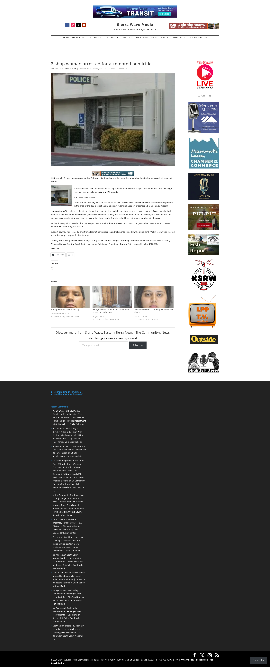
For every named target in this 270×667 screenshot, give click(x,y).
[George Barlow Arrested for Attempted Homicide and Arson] (112, 297)
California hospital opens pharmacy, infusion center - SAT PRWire (68, 522)
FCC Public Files (204, 95)
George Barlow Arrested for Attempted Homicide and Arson (111, 311)
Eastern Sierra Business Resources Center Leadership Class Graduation (66, 547)
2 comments (123, 69)
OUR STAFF (165, 38)
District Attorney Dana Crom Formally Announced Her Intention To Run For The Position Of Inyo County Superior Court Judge (68, 508)
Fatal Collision (76, 456)
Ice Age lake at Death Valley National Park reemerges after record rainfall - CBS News (67, 611)
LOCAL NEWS (78, 38)
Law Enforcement (107, 69)
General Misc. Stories (88, 69)
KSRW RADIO (142, 38)
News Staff (58, 69)
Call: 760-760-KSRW (198, 38)
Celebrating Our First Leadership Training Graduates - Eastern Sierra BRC (68, 540)
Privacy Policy (187, 659)
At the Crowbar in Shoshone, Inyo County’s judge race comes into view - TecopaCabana (68, 498)
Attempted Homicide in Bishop (65, 309)
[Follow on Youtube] (84, 25)
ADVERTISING (179, 38)
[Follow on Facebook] (67, 25)
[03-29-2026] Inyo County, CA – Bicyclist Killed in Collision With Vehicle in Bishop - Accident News (69, 432)
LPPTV (154, 38)
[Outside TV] (204, 343)
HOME (66, 38)
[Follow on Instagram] (73, 25)
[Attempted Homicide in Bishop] (70, 297)
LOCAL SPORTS (95, 38)
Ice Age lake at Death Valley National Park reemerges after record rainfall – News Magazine (68, 558)
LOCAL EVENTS (111, 38)
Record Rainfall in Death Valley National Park (68, 636)
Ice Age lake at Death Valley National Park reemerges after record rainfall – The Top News (67, 593)
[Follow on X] (78, 25)
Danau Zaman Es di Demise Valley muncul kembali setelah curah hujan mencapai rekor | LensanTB (69, 576)
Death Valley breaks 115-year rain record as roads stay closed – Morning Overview (68, 629)
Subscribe (138, 345)
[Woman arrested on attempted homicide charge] (154, 297)
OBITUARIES (127, 38)
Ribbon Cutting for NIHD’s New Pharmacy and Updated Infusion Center (66, 529)
